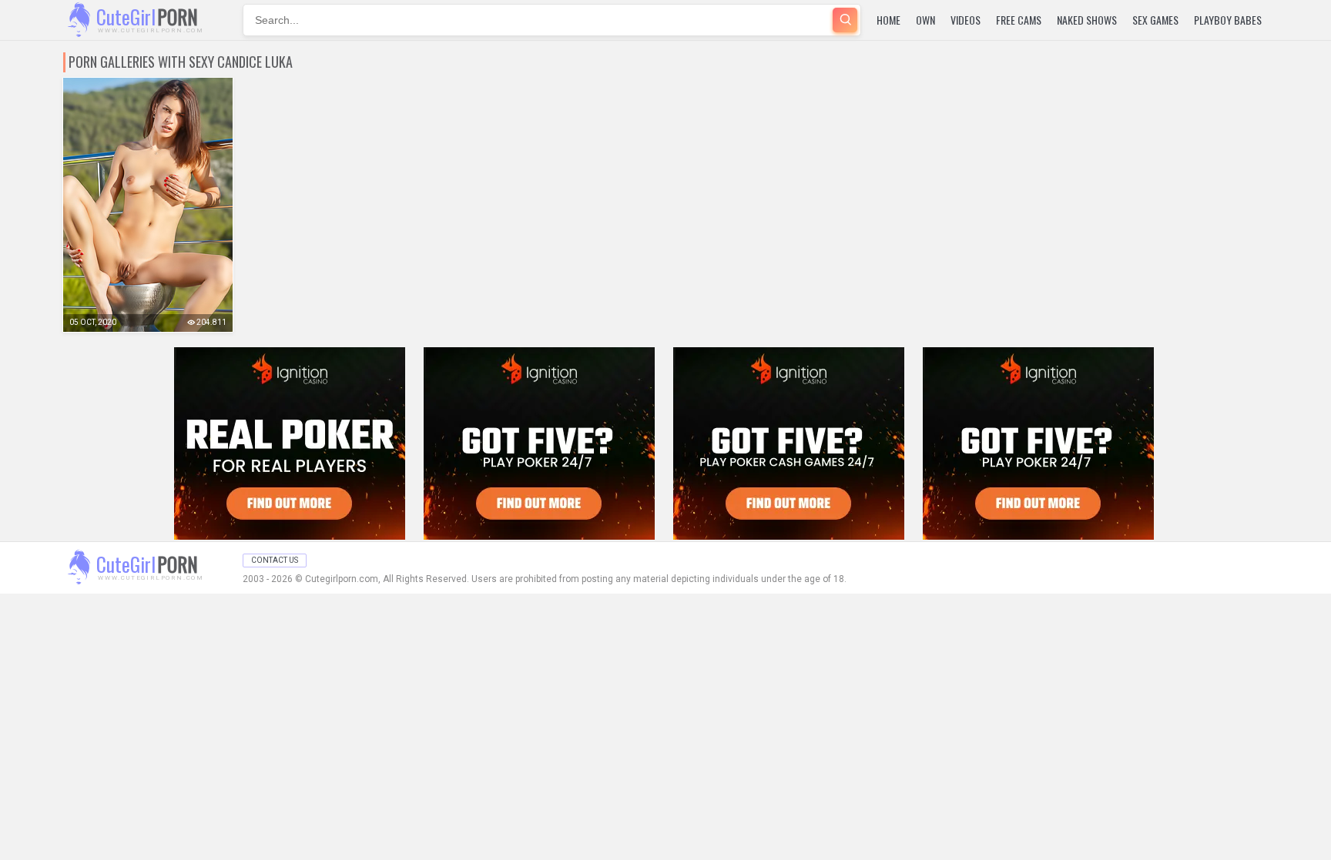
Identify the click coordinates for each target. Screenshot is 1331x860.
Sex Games (1155, 20)
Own (925, 20)
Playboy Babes (1228, 20)
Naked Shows (1087, 20)
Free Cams (1018, 20)
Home (888, 20)
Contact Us (274, 560)
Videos (965, 20)
